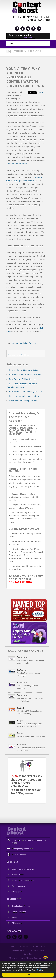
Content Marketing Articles (24, 343)
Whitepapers (17, 892)
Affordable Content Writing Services (25, 374)
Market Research (19, 912)
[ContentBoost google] (33, 28)
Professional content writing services (25, 391)
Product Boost (18, 875)
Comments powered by (18, 355)
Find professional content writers (24, 396)
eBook (21, 708)
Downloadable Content (21, 906)
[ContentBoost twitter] (22, 28)
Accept (28, 975)
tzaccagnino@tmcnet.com (22, 849)
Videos (14, 917)
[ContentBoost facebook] (17, 28)
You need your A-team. (16, 164)
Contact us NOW (20, 582)
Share (40, 92)
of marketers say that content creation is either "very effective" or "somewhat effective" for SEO (26, 784)
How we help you (38, 947)
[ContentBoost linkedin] (39, 28)
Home (9, 51)
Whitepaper (23, 657)
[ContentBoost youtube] (28, 28)
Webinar (22, 745)
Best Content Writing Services (22, 379)
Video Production (19, 886)
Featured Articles (18, 950)
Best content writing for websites (23, 370)
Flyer (21, 721)
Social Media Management (23, 880)
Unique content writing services (23, 400)
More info (40, 970)
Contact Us (28, 954)
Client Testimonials (36, 950)
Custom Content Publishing (23, 869)
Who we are (23, 947)
